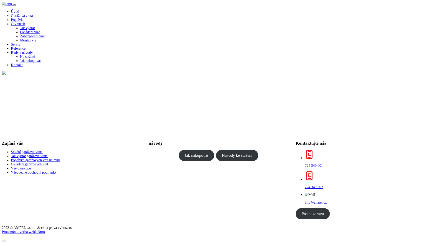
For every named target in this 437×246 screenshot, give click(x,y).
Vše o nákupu (21, 168)
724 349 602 (314, 187)
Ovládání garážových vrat (29, 164)
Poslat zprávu (313, 213)
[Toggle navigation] (14, 5)
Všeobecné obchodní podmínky (34, 172)
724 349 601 (314, 165)
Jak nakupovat (196, 155)
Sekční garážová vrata (27, 152)
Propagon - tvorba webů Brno (23, 232)
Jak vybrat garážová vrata (29, 156)
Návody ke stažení (237, 155)
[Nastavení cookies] (3, 240)
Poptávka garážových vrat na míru (35, 160)
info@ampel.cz (316, 202)
